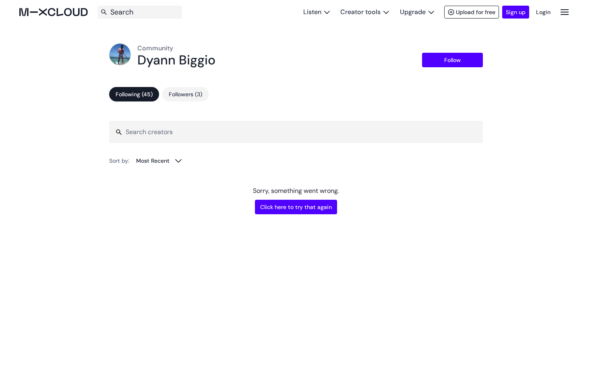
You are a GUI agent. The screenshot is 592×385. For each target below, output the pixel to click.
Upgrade (413, 12)
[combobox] (159, 161)
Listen (312, 12)
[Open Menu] (564, 11)
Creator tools (360, 12)
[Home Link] (53, 12)
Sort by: (119, 160)
